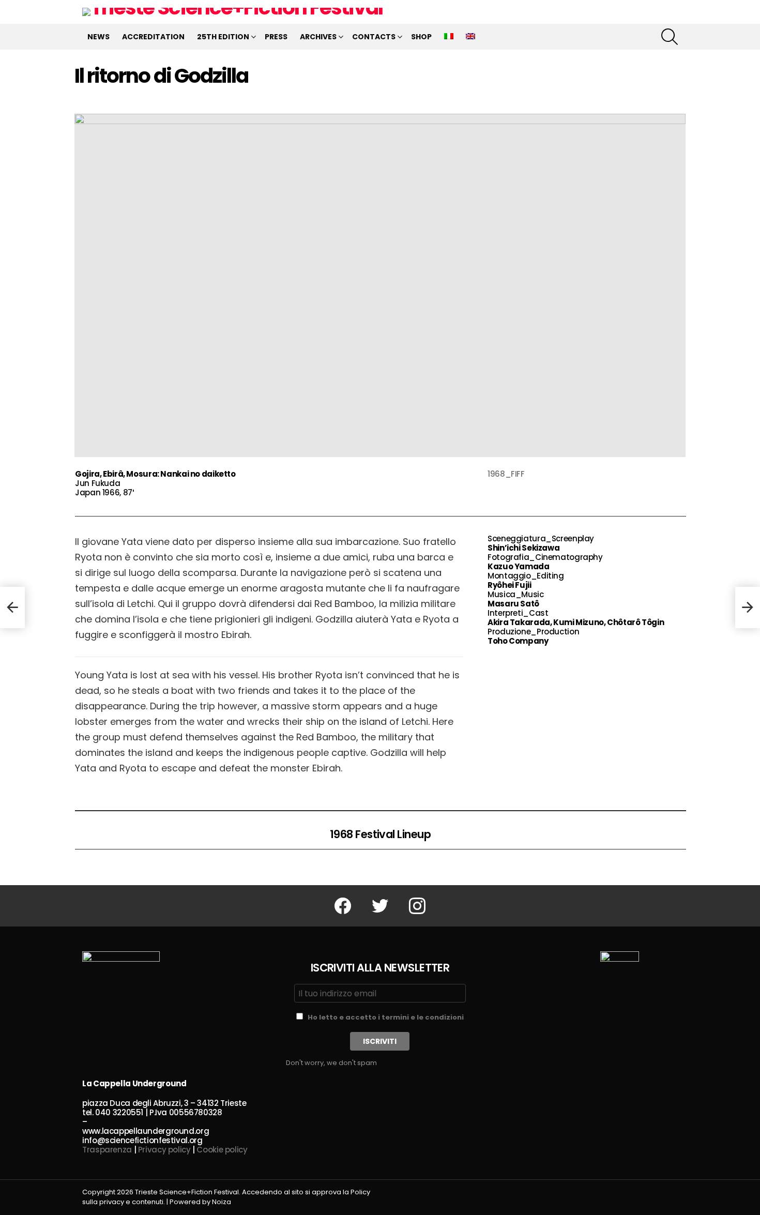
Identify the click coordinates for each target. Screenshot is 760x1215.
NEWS (98, 37)
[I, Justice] (12, 607)
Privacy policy (164, 1149)
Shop (421, 37)
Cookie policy (221, 1149)
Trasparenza (107, 1149)
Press (276, 37)
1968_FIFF (506, 473)
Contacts (374, 37)
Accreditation (153, 37)
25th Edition (223, 37)
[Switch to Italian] (449, 36)
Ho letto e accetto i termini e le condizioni (386, 1017)
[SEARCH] (669, 37)
